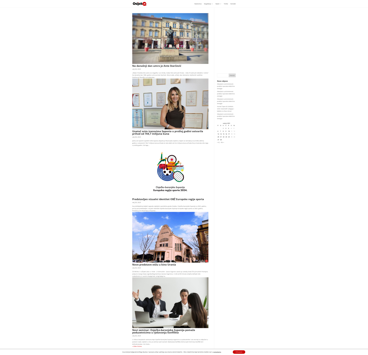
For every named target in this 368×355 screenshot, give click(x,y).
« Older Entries (137, 346)
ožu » (222, 142)
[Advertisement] (226, 42)
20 (218, 137)
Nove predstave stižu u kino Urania (154, 264)
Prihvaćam (239, 352)
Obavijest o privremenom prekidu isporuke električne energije (226, 86)
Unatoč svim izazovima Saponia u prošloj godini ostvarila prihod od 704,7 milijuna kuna (167, 132)
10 (229, 131)
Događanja (207, 4)
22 (223, 137)
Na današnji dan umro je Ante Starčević (156, 66)
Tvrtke (226, 4)
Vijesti (217, 4)
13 (218, 134)
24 (229, 137)
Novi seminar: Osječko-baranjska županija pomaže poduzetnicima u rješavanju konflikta (163, 331)
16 (226, 134)
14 (221, 134)
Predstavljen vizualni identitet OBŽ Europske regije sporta (168, 199)
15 (223, 134)
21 (221, 137)
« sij (218, 142)
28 (221, 140)
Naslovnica (198, 4)
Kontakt (233, 4)
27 (218, 140)
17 (229, 134)
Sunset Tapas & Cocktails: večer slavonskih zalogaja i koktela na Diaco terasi (225, 109)
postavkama (217, 352)
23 (226, 137)
